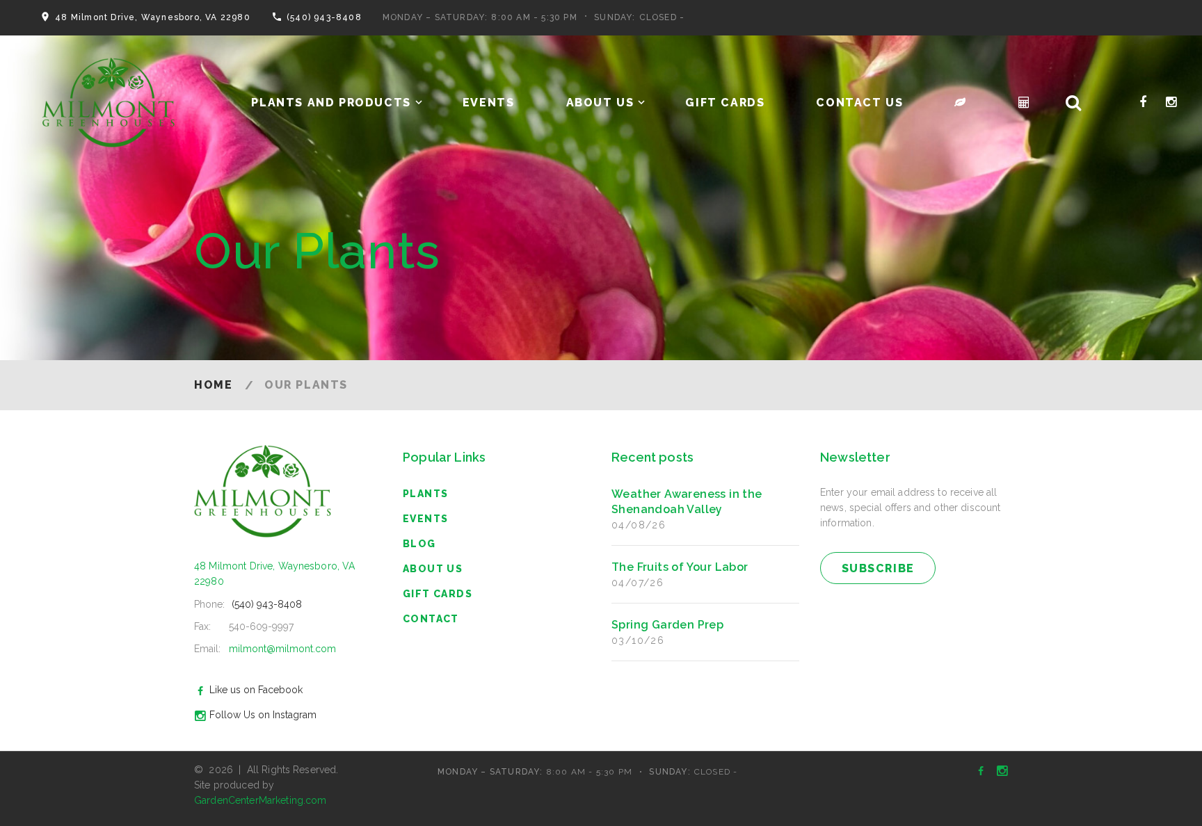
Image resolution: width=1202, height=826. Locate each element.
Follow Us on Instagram (262, 714)
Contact (431, 618)
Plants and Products (330, 102)
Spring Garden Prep (667, 624)
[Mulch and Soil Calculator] (1024, 102)
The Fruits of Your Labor (679, 567)
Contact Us (859, 102)
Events (489, 102)
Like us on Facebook (256, 689)
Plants (425, 493)
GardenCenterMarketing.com (260, 800)
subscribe (878, 568)
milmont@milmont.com (282, 648)
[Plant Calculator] (960, 102)
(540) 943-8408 (324, 17)
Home (213, 384)
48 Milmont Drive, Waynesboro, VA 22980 (152, 17)
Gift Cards (724, 102)
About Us (600, 102)
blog (419, 543)
